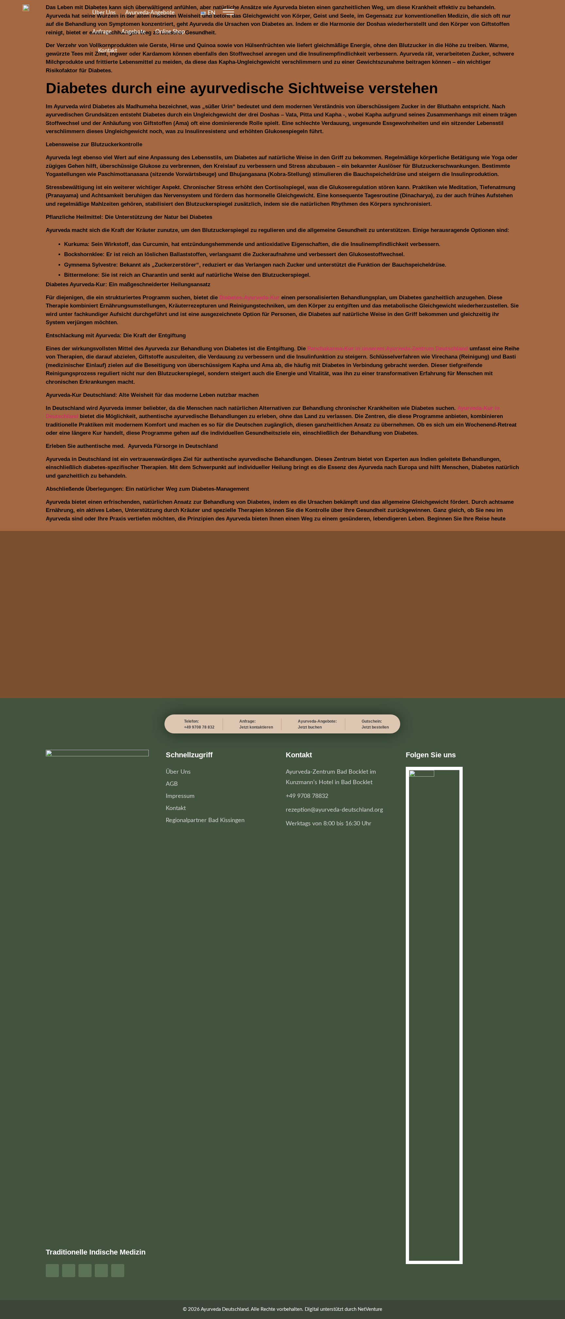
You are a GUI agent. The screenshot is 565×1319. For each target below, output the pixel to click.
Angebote (133, 31)
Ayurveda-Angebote (150, 12)
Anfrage (101, 31)
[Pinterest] (85, 1270)
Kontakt (107, 50)
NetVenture (370, 1309)
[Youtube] (101, 1270)
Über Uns (103, 12)
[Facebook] (52, 1270)
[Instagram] (68, 1270)
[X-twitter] (117, 1270)
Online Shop (170, 31)
